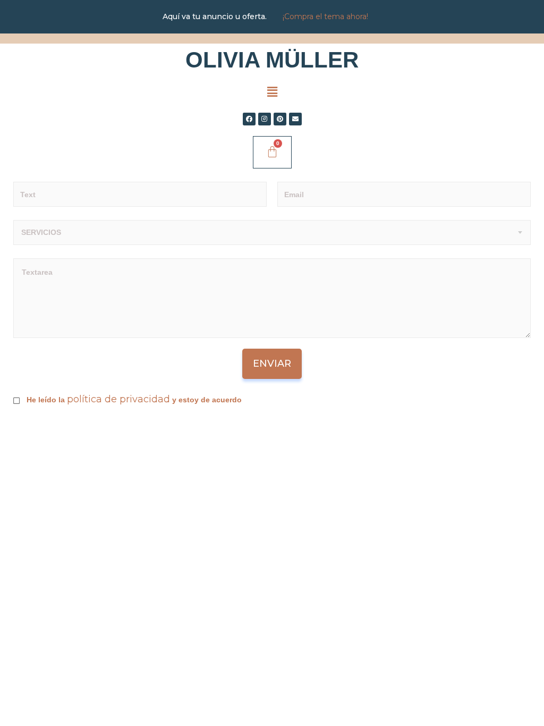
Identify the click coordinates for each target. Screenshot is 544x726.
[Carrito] (272, 152)
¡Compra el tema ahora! (325, 16)
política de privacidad (118, 399)
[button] (272, 92)
